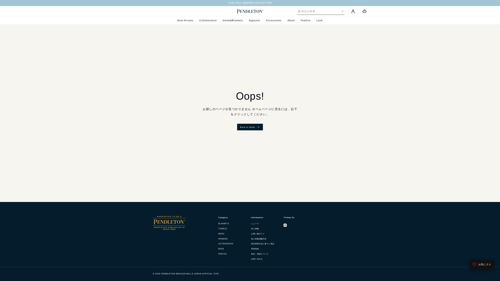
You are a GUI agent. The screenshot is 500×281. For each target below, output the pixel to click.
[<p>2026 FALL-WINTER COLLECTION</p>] (250, 3)
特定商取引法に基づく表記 (262, 244)
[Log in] (353, 11)
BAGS (221, 249)
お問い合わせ (257, 259)
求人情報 (255, 229)
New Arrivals (185, 20)
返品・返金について (260, 254)
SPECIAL (222, 254)
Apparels (254, 20)
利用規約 (255, 249)
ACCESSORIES (225, 244)
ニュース (255, 224)
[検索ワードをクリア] (342, 11)
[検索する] (299, 11)
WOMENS (223, 239)
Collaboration (208, 20)
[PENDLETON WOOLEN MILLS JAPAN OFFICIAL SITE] (250, 11)
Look (319, 20)
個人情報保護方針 (259, 239)
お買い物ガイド (258, 234)
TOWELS (222, 229)
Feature (306, 20)
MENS (221, 234)
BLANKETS (223, 224)
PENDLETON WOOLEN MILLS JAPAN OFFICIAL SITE (190, 274)
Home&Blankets (233, 20)
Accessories (273, 20)
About (291, 20)
